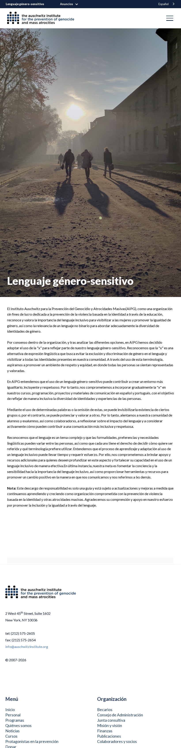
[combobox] (166, 4)
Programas (14, 720)
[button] (71, 4)
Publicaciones (109, 736)
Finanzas (104, 730)
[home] (42, 18)
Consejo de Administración (120, 714)
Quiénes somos (18, 725)
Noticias (12, 730)
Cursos (11, 736)
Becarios (104, 709)
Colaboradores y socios (117, 741)
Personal (13, 714)
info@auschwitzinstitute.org (26, 646)
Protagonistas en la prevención (31, 741)
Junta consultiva (111, 720)
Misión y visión (109, 725)
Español (163, 4)
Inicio (10, 709)
